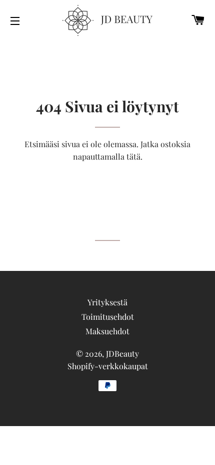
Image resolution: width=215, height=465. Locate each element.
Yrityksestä (108, 302)
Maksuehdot (108, 331)
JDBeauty (122, 353)
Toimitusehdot (108, 316)
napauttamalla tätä (106, 156)
